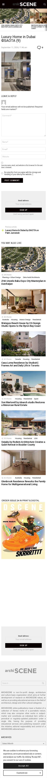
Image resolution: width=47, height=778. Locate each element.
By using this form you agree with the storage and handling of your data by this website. (22, 173)
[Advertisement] (23, 594)
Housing (14, 320)
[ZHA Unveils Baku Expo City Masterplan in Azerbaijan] (15, 16)
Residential (37, 320)
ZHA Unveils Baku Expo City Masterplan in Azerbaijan (11, 26)
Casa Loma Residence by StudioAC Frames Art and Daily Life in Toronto (20, 364)
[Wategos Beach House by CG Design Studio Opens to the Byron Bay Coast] (23, 301)
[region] (23, 761)
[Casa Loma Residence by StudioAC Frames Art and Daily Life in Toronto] (23, 343)
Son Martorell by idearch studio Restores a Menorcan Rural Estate (23, 404)
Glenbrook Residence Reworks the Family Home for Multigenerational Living (23, 483)
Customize (22, 773)
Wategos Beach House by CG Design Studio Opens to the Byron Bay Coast (20, 324)
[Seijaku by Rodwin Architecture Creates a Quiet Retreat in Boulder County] (23, 422)
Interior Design (25, 320)
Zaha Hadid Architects (31, 277)
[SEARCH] (45, 4)
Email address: (23, 201)
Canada (18, 359)
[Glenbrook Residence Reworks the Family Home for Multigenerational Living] (23, 462)
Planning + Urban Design (11, 277)
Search (43, 684)
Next (45, 20)
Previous (1, 20)
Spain (36, 399)
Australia (5, 320)
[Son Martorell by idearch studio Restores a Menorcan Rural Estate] (23, 383)
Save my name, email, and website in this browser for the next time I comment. (22, 166)
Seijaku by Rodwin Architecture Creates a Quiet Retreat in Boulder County (23, 443)
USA (35, 438)
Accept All (23, 766)
